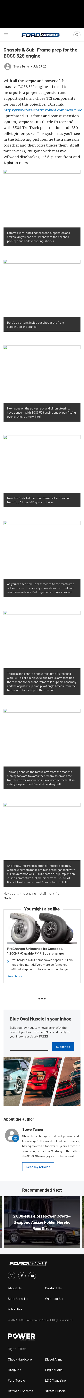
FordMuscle (16, 1380)
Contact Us (53, 1288)
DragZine (14, 1370)
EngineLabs (54, 1370)
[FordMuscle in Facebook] (22, 1275)
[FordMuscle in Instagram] (11, 1275)
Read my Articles (38, 1167)
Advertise (15, 1309)
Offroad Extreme (20, 1391)
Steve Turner (14, 976)
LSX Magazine (55, 1380)
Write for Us (54, 1298)
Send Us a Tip (18, 1298)
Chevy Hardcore (20, 1359)
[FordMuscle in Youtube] (32, 1275)
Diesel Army (53, 1359)
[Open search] (76, 34)
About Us (15, 1288)
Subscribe (63, 1046)
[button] (42, 198)
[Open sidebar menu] (6, 34)
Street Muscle (55, 1391)
